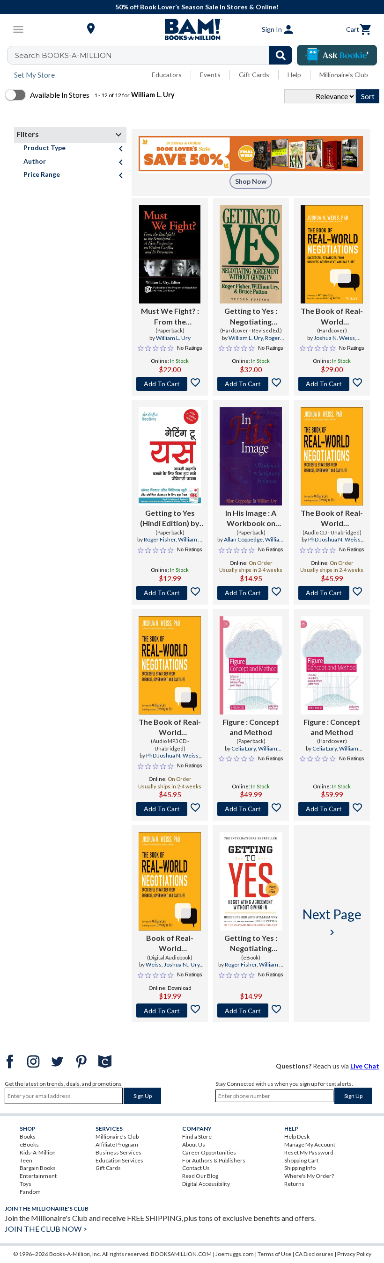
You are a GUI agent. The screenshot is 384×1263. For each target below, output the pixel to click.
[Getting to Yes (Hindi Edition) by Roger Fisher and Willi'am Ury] (169, 456)
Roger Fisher (160, 539)
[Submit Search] (280, 55)
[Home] (192, 29)
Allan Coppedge (243, 539)
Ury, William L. (179, 968)
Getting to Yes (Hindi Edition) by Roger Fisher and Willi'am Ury (169, 518)
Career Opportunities (209, 1152)
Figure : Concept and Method (250, 726)
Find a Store (197, 1136)
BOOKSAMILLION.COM (181, 1253)
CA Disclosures (314, 1253)
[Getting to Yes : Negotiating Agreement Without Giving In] (250, 881)
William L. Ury (173, 337)
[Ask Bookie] (337, 55)
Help (294, 75)
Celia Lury (243, 748)
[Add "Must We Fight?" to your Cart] (169, 384)
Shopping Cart (301, 1160)
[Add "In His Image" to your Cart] (250, 593)
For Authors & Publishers (213, 1160)
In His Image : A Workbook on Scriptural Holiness (251, 518)
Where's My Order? (309, 1175)
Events (210, 75)
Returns (294, 1183)
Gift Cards (254, 75)
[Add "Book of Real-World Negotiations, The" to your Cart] (169, 1010)
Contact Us (196, 1167)
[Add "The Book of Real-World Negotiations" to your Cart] (331, 384)
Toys (25, 1183)
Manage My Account (309, 1144)
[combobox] (155, 55)
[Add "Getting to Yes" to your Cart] (250, 384)
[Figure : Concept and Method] (250, 665)
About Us (193, 1144)
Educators (167, 75)
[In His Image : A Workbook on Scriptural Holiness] (250, 456)
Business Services (118, 1152)
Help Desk (297, 1136)
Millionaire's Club (343, 75)
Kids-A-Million (38, 1152)
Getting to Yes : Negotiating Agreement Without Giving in (251, 316)
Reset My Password (308, 1152)
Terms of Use (274, 1253)
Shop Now (250, 181)
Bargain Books (38, 1167)
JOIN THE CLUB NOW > (46, 1228)
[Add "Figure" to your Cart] (250, 809)
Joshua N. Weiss (334, 337)
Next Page (332, 922)
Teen (26, 1160)
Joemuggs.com (234, 1253)
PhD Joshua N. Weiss (334, 539)
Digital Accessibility (206, 1183)
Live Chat (364, 1066)
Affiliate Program (117, 1144)
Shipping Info (300, 1167)
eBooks (29, 1144)
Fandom (30, 1191)
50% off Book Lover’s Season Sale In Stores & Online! (197, 7)
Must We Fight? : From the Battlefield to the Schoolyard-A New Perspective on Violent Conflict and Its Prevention (170, 316)
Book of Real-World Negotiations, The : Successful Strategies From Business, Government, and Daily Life (170, 943)
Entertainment (38, 1175)
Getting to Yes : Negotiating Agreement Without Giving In (251, 943)
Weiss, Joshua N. (167, 964)
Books (28, 1136)
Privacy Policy (354, 1253)
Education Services (119, 1160)
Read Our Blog (200, 1175)
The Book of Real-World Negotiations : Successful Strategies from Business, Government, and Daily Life (332, 316)
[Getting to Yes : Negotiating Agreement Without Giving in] (250, 254)
